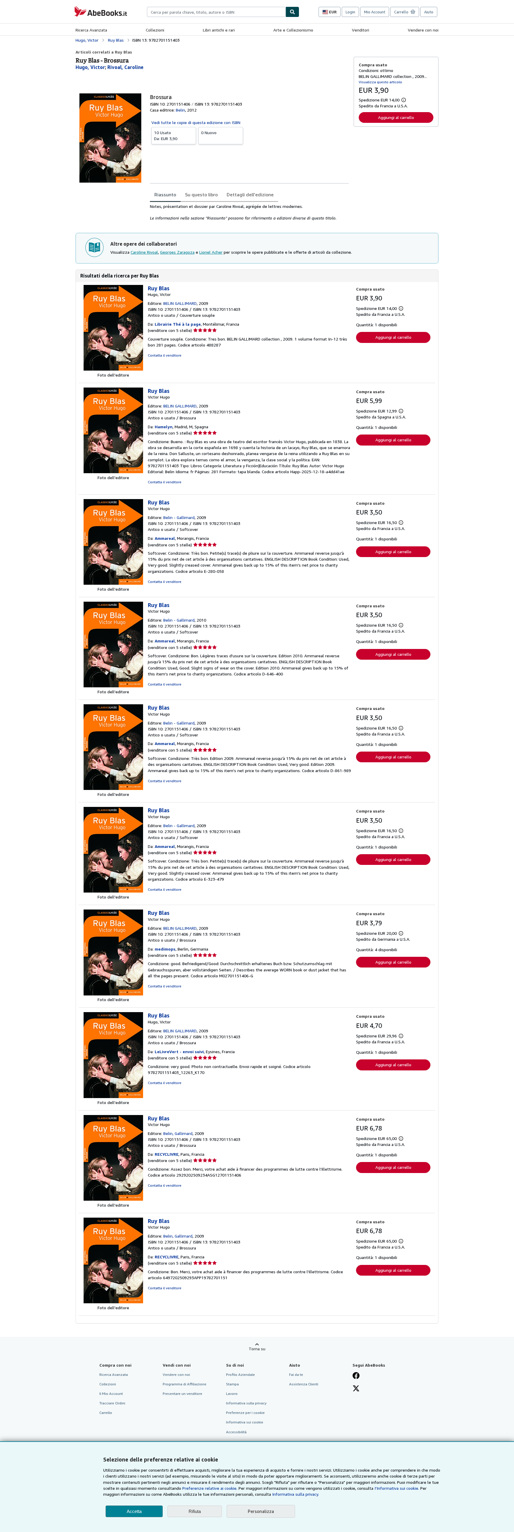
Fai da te (296, 1374)
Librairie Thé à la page (178, 324)
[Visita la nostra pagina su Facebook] (356, 1376)
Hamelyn (164, 426)
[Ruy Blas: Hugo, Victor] (113, 368)
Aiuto (428, 12)
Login (350, 12)
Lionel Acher (210, 252)
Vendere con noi (423, 29)
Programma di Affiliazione (184, 1384)
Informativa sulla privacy (246, 1403)
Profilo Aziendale (240, 1374)
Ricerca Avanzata (91, 29)
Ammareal (165, 538)
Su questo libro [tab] (201, 194)
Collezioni (155, 29)
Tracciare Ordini (112, 1403)
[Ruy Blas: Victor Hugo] (113, 471)
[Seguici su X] (356, 1389)
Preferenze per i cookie (245, 1412)
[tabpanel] (249, 212)
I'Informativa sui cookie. (396, 1488)
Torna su (257, 1348)
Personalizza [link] (261, 1511)
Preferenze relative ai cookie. (209, 1488)
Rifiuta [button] (195, 1511)
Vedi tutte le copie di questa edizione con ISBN (195, 122)
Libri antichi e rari (219, 29)
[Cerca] (292, 12)
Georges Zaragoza (177, 252)
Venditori (360, 29)
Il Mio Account (111, 1393)
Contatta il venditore (164, 355)
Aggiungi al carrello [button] (396, 117)
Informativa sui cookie (244, 1422)
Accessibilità (236, 1432)
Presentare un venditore (182, 1393)
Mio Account (374, 12)
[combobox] (216, 12)
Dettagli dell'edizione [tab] (250, 194)
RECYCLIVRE (166, 1154)
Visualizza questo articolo (380, 82)
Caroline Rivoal (144, 252)
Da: (165, 135)
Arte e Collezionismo (293, 29)
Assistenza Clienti (303, 1384)
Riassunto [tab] (165, 194)
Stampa (232, 1384)
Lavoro (232, 1393)
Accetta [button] (134, 1511)
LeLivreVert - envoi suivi (179, 1051)
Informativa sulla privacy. (295, 1494)
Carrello (105, 1412)
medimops (165, 948)
